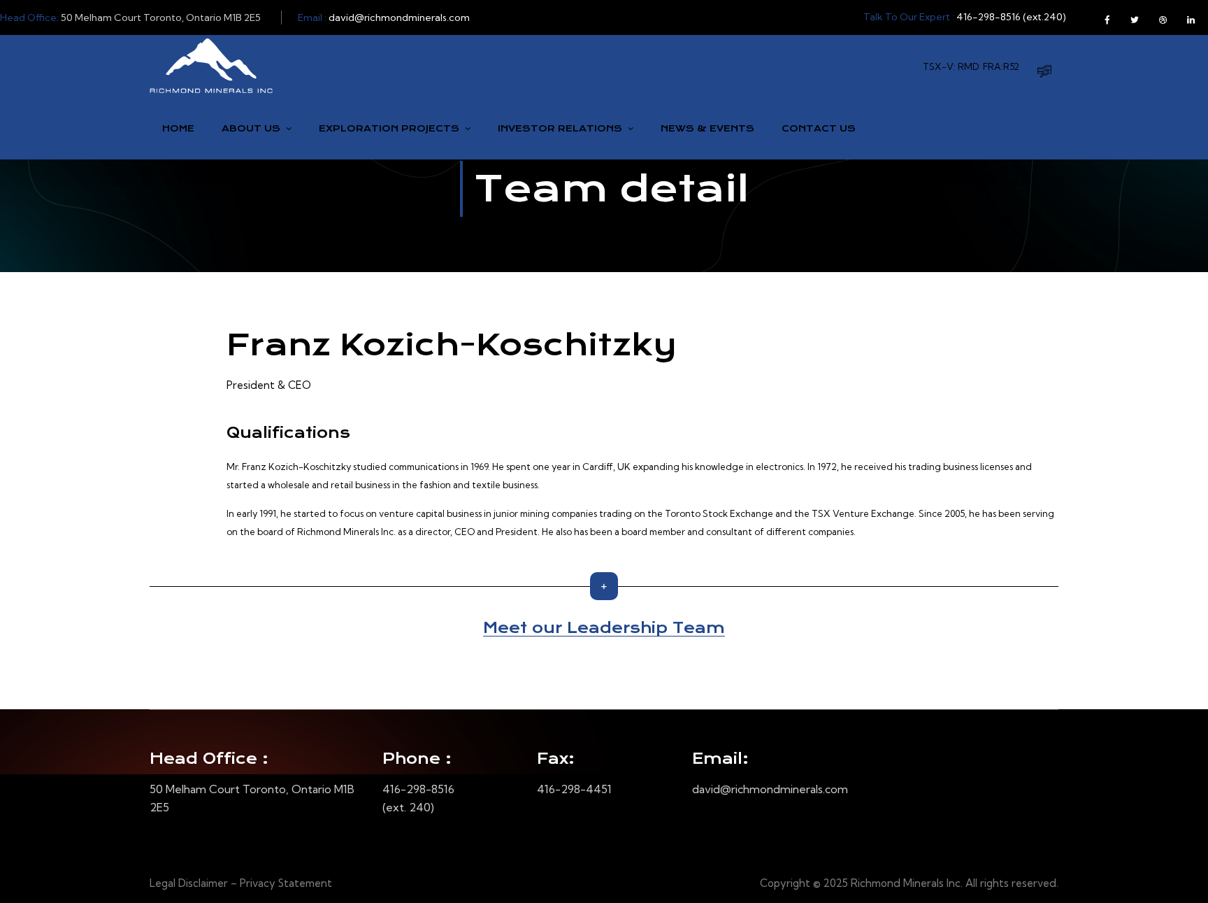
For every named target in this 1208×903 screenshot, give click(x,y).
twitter (1135, 17)
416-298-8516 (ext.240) (1011, 16)
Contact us (819, 128)
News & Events (707, 128)
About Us (251, 128)
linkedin (1191, 17)
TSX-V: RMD (951, 66)
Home (178, 128)
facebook (1107, 17)
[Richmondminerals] (211, 66)
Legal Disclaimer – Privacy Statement (241, 883)
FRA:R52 (1001, 66)
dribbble (1163, 17)
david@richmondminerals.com (399, 17)
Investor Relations (560, 128)
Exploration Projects (389, 128)
